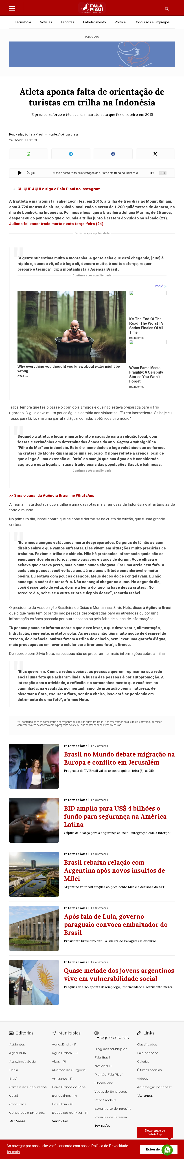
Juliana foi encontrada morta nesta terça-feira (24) (56, 223)
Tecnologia (23, 22)
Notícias (46, 22)
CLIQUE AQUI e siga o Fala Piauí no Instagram (59, 189)
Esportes (67, 22)
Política (120, 22)
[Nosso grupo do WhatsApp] (167, 1148)
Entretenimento (94, 22)
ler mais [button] (13, 1152)
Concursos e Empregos (152, 22)
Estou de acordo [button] (158, 1149)
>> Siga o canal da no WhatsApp (51, 495)
